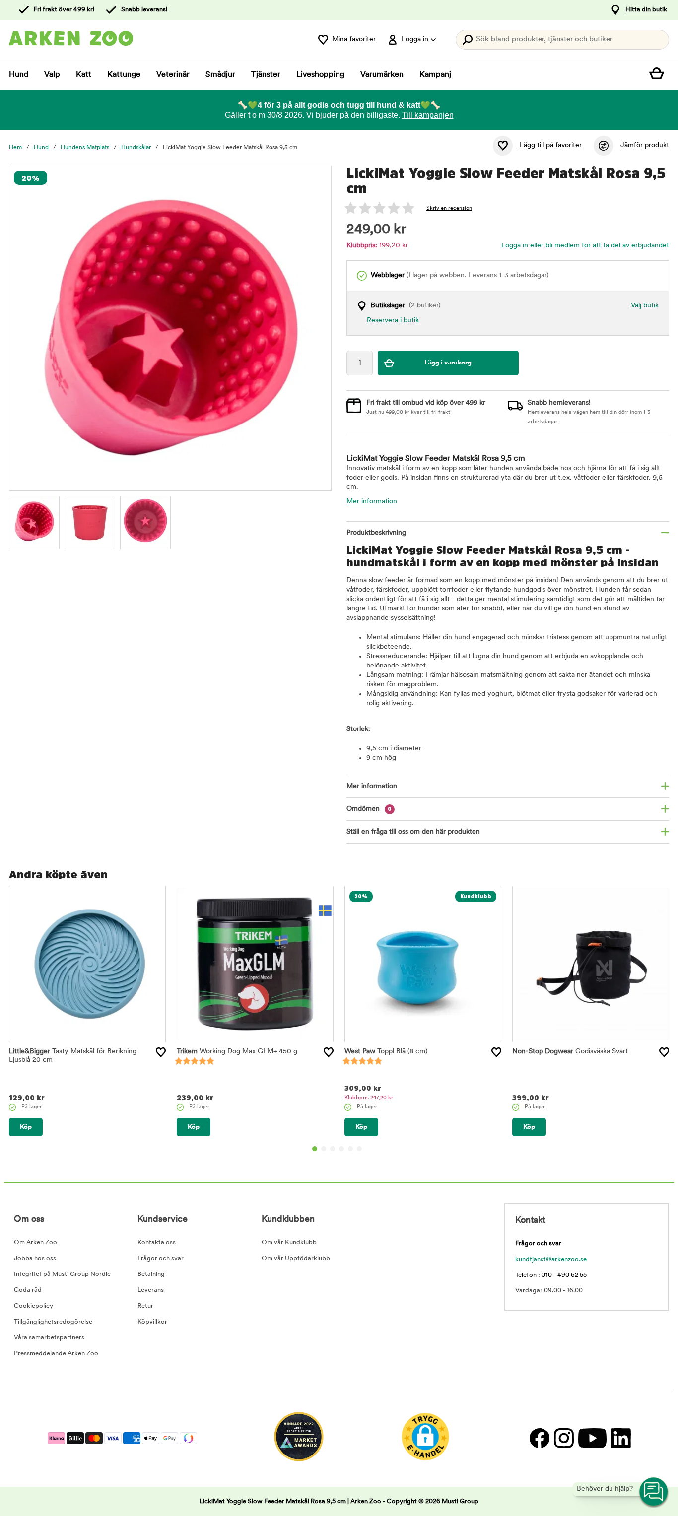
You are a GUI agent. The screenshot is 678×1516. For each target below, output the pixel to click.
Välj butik (645, 305)
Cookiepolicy (33, 1306)
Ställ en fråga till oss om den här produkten (413, 832)
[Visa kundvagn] (659, 74)
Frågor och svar (160, 1258)
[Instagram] (563, 1438)
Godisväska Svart (570, 1051)
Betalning (151, 1274)
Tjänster (265, 75)
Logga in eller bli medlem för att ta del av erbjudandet (585, 245)
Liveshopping (320, 75)
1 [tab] (314, 1148)
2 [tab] (323, 1148)
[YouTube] (592, 1438)
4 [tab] (341, 1148)
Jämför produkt (644, 145)
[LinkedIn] (620, 1438)
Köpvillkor (152, 1322)
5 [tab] (350, 1148)
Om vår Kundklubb (289, 1242)
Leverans (150, 1290)
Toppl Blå (385, 1051)
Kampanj (435, 75)
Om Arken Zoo (35, 1242)
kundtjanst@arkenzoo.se (551, 1259)
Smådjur (220, 75)
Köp (26, 1127)
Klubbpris (368, 1098)
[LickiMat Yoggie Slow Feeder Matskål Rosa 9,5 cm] (34, 521)
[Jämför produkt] (603, 146)
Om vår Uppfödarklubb (296, 1258)
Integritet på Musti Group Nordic (62, 1274)
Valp (52, 75)
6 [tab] (359, 1148)
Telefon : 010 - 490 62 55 (551, 1275)
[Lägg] (161, 1052)
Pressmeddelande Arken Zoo (56, 1353)
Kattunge (123, 75)
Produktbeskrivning (376, 533)
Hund (18, 75)
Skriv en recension (449, 208)
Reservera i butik (393, 320)
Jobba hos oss (35, 1258)
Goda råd (28, 1290)
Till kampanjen (428, 115)
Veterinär (173, 75)
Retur (145, 1306)
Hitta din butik (646, 9)
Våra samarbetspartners (49, 1337)
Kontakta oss (156, 1242)
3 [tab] (332, 1148)
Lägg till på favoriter (551, 145)
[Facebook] (539, 1438)
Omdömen (369, 809)
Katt (83, 75)
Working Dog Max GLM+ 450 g (237, 1051)
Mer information (371, 501)
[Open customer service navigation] (654, 1492)
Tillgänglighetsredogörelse (53, 1322)
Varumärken (382, 75)
